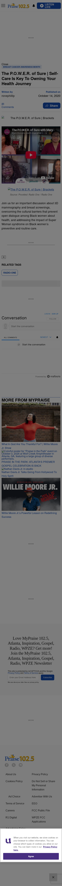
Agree (31, 856)
